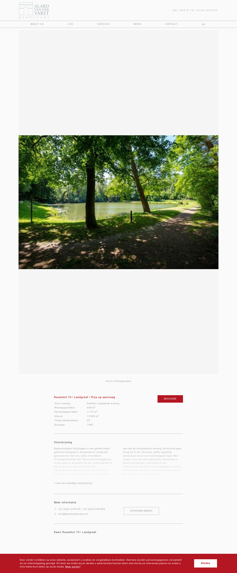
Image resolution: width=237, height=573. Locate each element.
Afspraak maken (141, 511)
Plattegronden (122, 381)
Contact (171, 24)
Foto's (109, 381)
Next (215, 202)
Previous (21, 202)
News (137, 24)
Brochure (170, 399)
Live (70, 24)
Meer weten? (73, 566)
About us (37, 24)
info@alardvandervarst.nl (73, 514)
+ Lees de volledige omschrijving (73, 483)
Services (103, 24)
